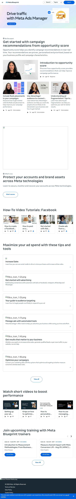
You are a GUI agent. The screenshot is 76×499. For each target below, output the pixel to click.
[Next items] (71, 436)
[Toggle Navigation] (2, 2)
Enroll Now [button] (10, 454)
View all (36, 379)
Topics (56, 2)
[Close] (73, 496)
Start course (10, 194)
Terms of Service (10, 487)
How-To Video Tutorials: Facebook (30, 210)
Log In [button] (69, 2)
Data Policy (8, 490)
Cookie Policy (9, 492)
